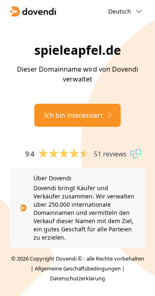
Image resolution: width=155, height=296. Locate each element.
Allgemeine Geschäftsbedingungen (78, 268)
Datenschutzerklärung (77, 278)
